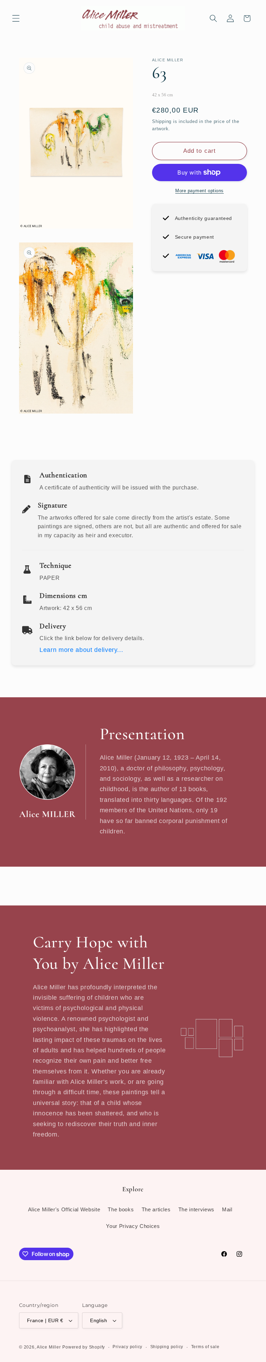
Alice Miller (49, 1347)
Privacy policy (127, 1346)
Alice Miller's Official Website (64, 1209)
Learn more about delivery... (81, 649)
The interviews (196, 1209)
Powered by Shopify (83, 1347)
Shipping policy (167, 1346)
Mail (227, 1209)
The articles (156, 1209)
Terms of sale (205, 1346)
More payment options (199, 190)
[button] (16, 18)
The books (121, 1209)
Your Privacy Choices (133, 1226)
